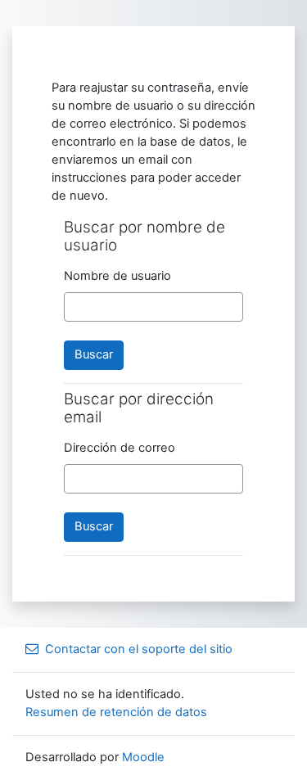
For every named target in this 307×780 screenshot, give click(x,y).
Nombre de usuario (117, 275)
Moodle (143, 757)
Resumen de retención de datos (116, 712)
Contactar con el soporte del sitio (139, 649)
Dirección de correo (119, 447)
